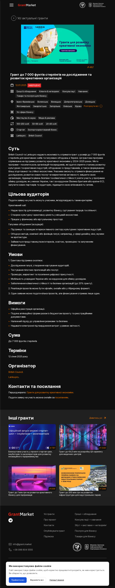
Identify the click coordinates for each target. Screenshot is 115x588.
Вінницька (56, 102)
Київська (68, 106)
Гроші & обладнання (26, 91)
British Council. (15, 372)
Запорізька (55, 106)
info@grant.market (22, 544)
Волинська (43, 102)
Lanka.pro (21, 136)
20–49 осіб (51, 124)
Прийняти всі (17, 580)
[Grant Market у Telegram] (10, 520)
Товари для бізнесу (85, 536)
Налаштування (57, 580)
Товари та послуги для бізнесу (32, 96)
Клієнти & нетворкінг (49, 91)
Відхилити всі (37, 580)
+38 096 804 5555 (23, 549)
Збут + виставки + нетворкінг (91, 525)
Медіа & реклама (47, 118)
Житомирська (23, 106)
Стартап (21, 130)
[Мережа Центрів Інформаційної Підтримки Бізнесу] (97, 5)
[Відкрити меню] (11, 5)
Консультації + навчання (88, 519)
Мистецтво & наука (26, 118)
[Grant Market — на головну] (27, 5)
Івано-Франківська (25, 102)
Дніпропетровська (73, 102)
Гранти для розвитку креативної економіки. (50, 392)
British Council (35, 136)
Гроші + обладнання (85, 514)
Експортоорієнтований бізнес (42, 130)
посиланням (61, 397)
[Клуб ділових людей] (82, 5)
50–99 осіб (37, 124)
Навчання (83, 91)
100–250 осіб (23, 124)
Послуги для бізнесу (86, 530)
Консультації (69, 91)
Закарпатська (39, 106)
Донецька (90, 102)
